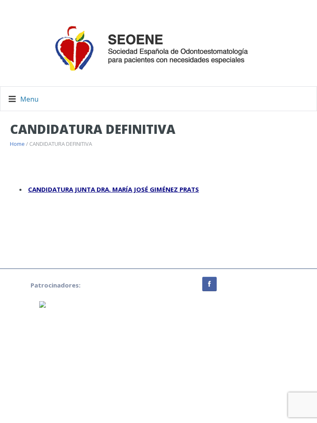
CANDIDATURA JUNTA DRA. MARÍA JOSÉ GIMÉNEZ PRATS (113, 189)
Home (17, 143)
